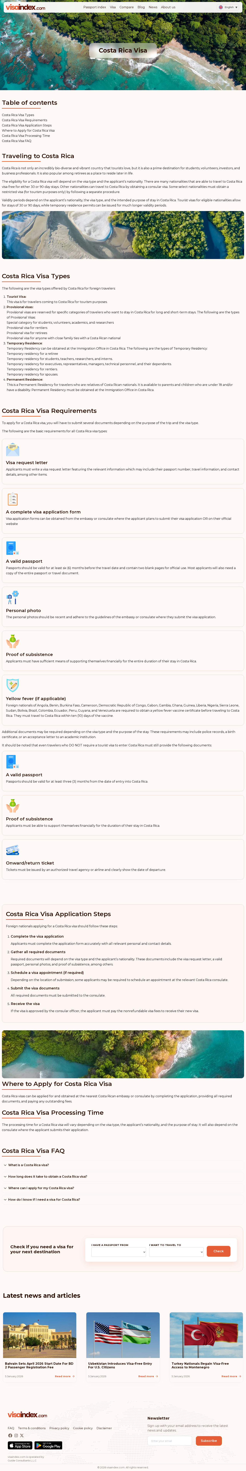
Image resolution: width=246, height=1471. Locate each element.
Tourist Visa (16, 297)
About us (168, 7)
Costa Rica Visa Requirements (24, 120)
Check (219, 1251)
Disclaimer (104, 1428)
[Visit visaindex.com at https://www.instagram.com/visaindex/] (16, 1436)
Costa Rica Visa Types (18, 115)
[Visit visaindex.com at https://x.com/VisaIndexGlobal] (22, 1436)
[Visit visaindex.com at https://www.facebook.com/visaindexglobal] (10, 1436)
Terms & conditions (32, 1428)
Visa (113, 7)
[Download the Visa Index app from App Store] (20, 1445)
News (153, 7)
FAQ (11, 1428)
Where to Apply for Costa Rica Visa (28, 130)
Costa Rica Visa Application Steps (27, 125)
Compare (127, 7)
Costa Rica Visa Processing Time (26, 136)
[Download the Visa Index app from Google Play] (48, 1445)
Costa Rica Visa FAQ (16, 141)
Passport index (94, 7)
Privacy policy (59, 1428)
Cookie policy (83, 1428)
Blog (141, 7)
